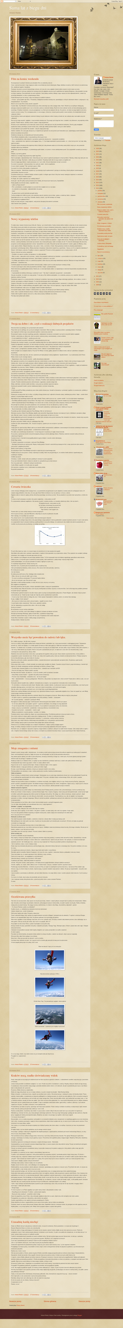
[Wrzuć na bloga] (45, 208)
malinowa (99, 486)
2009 (97, 282)
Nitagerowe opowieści (103, 512)
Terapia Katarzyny (99, 385)
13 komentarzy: (35, 208)
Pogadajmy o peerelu (102, 460)
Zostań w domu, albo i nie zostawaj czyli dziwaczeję (107, 339)
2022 (97, 160)
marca (100, 267)
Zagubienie (100, 249)
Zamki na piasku (99, 380)
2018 (97, 171)
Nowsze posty (15, 1301)
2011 (97, 276)
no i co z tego (107, 396)
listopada (100, 193)
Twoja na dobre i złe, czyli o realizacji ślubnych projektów (42, 323)
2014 (97, 182)
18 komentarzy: (35, 475)
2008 (97, 284)
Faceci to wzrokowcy (103, 252)
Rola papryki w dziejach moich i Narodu (108, 463)
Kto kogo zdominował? (105, 364)
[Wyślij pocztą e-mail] (43, 208)
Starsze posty (84, 1301)
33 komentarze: (35, 626)
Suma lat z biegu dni (27, 8)
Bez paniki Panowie (107, 314)
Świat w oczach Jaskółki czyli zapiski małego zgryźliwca (103, 409)
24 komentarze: (35, 885)
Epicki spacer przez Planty (103, 442)
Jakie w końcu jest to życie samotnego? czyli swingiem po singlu (103, 348)
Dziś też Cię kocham (102, 394)
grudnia (100, 190)
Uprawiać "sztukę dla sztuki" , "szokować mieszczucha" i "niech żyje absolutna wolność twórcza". (104, 416)
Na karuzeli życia (101, 499)
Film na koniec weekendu (25, 79)
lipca (99, 255)
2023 (97, 157)
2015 (97, 179)
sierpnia (100, 202)
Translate (107, 140)
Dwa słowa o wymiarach (101, 302)
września (100, 199)
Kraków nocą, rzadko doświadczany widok (34, 1075)
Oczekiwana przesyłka (23, 896)
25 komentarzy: (35, 1210)
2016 (97, 177)
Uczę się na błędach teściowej (103, 239)
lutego (99, 269)
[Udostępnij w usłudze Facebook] (48, 208)
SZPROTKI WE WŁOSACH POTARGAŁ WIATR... (104, 427)
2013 (97, 185)
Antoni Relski (109, 77)
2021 (97, 162)
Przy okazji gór (98, 310)
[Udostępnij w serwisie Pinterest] (50, 208)
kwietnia (100, 264)
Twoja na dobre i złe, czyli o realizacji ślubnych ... (105, 210)
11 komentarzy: (35, 312)
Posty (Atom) (20, 1305)
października (101, 196)
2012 (97, 188)
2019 (97, 168)
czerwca (100, 258)
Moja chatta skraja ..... (102, 473)
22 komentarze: (35, 1064)
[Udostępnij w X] (46, 208)
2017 (97, 174)
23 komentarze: (35, 737)
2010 (97, 279)
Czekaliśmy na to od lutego (105, 246)
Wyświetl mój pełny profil (101, 99)
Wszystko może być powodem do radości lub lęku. (38, 637)
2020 (97, 165)
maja (99, 261)
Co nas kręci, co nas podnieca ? (103, 306)
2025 (97, 151)
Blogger (79, 1315)
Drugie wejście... (99, 383)
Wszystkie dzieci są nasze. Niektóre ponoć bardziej (102, 333)
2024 (97, 154)
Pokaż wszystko (110, 518)
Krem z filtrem (100, 514)
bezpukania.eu (100, 441)
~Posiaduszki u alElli (102, 447)
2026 (97, 148)
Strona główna (50, 1301)
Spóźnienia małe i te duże (104, 236)
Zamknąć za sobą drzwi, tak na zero (106, 323)
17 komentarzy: (35, 1294)
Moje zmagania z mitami (24, 748)
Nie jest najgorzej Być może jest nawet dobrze (107, 355)
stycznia (100, 272)
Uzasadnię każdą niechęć (24, 1222)
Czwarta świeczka (21, 486)
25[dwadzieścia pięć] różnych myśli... (108, 502)
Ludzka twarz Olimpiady (104, 243)
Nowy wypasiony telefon (24, 219)
